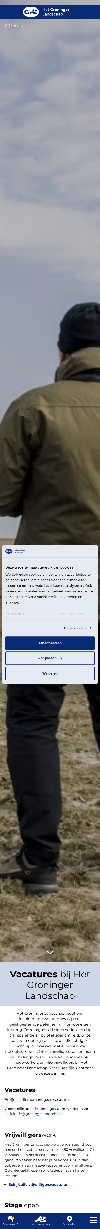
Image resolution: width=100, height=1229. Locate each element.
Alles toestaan (50, 643)
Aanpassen (47, 658)
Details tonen (75, 628)
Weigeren (50, 673)
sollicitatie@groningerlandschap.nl (35, 1114)
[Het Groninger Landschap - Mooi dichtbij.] (46, 12)
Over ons (15, 25)
